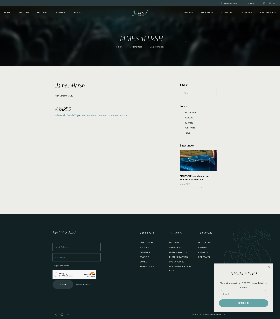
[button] (195, 187)
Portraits (190, 128)
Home (119, 46)
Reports (189, 123)
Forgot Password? (60, 265)
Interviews (190, 112)
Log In (63, 284)
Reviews (189, 118)
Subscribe (243, 303)
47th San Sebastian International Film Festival (104, 115)
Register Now (83, 284)
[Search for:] (198, 93)
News (187, 133)
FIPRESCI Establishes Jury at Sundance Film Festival (194, 178)
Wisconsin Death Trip (67, 115)
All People (136, 46)
